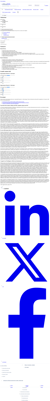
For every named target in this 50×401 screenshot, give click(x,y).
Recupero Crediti (5, 374)
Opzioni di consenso (25, 400)
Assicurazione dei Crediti (6, 368)
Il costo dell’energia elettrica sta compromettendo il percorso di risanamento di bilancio (15, 102)
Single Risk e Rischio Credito (6, 372)
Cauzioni (3, 376)
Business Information (5, 370)
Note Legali (25, 387)
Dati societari (25, 389)
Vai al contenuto (2, 1)
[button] (2, 9)
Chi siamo (27, 367)
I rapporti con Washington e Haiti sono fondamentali (10, 103)
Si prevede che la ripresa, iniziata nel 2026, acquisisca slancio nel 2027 (13, 101)
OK (3, 44)
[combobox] (25, 39)
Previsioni (5, 33)
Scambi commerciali (6, 32)
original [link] (26, 30)
